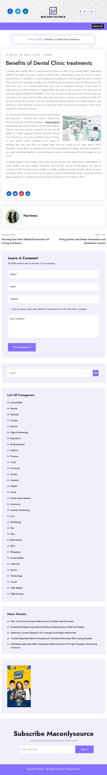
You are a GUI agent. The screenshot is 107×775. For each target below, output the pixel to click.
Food (13, 462)
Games (13, 474)
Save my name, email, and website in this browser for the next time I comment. (49, 309)
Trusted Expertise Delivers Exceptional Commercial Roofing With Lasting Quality (51, 638)
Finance (14, 456)
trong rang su (52, 122)
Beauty (14, 408)
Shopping (15, 552)
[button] (98, 26)
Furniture (15, 468)
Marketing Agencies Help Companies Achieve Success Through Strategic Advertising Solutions (54, 645)
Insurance (15, 504)
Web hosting (16, 593)
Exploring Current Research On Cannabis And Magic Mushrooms (43, 632)
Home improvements (20, 498)
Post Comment (20, 347)
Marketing (15, 522)
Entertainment (17, 444)
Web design (16, 587)
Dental (13, 426)
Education (15, 438)
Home (30, 39)
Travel (13, 581)
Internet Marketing (20, 510)
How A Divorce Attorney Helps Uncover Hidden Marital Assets (42, 621)
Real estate (16, 540)
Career (14, 420)
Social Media (17, 558)
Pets (12, 534)
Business (14, 414)
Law (12, 516)
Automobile (16, 402)
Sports (13, 569)
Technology (16, 575)
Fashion (14, 450)
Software (15, 564)
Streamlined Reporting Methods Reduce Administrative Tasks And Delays (47, 627)
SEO (12, 546)
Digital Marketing (19, 432)
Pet (12, 528)
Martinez (30, 215)
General (14, 480)
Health (39, 39)
